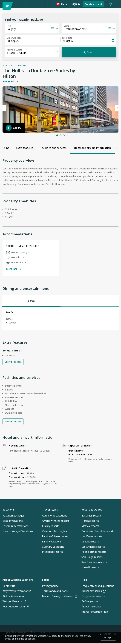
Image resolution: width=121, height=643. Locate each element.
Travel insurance (91, 606)
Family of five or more (55, 536)
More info (11, 268)
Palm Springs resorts (93, 551)
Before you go (89, 601)
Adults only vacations (54, 515)
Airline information (14, 596)
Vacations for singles (54, 531)
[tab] (31, 300)
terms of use (71, 635)
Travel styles (50, 509)
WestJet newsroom (14, 606)
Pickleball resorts (52, 551)
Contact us (9, 586)
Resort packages (91, 509)
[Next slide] (116, 108)
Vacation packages (13, 515)
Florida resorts (90, 520)
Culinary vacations (53, 546)
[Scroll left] (4, 148)
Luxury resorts (50, 526)
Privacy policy (50, 586)
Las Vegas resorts (91, 536)
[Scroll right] (116, 148)
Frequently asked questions (97, 586)
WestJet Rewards (13, 601)
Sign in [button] (76, 4)
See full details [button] (13, 361)
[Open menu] (117, 4)
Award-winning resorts (55, 520)
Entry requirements (93, 596)
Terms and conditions (55, 591)
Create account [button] (93, 4)
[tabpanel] (60, 318)
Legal (45, 579)
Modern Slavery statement (57, 596)
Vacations (8, 509)
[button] (110, 4)
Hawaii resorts (90, 567)
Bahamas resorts (91, 515)
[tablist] (60, 300)
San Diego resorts (92, 557)
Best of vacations (13, 520)
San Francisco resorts (94, 562)
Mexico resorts (90, 526)
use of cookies (27, 638)
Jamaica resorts (90, 541)
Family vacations (52, 541)
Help (84, 579)
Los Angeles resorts (93, 546)
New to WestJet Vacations (18, 531)
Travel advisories (91, 591)
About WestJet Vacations (18, 579)
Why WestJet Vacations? (17, 591)
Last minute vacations (16, 526)
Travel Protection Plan (94, 611)
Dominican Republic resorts (97, 531)
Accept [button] (108, 637)
